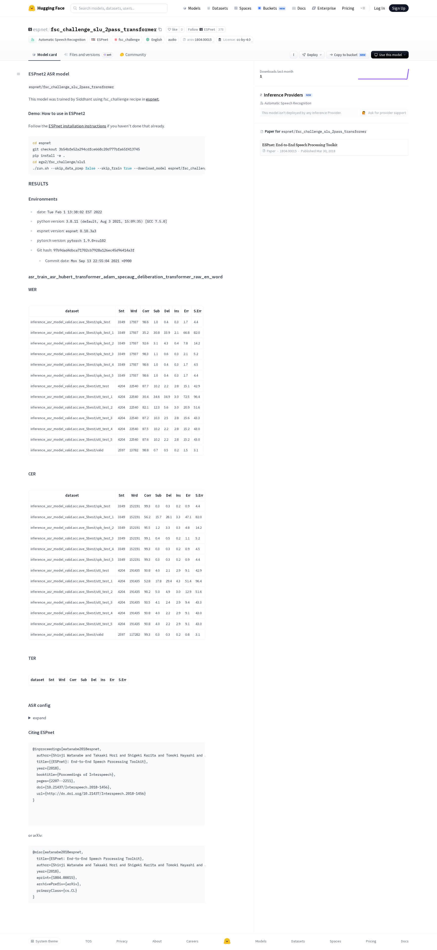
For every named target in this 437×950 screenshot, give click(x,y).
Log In (379, 8)
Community (135, 54)
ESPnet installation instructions (77, 126)
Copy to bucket (349, 54)
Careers (192, 941)
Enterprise (326, 8)
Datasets (220, 8)
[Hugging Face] (227, 941)
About (157, 941)
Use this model (390, 54)
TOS (88, 941)
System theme (47, 941)
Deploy (312, 54)
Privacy (122, 941)
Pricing (348, 8)
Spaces (245, 8)
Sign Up (398, 8)
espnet (40, 29)
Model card (47, 54)
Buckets (274, 8)
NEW (308, 95)
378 (221, 29)
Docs (301, 8)
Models (194, 8)
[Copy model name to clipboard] (160, 29)
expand (39, 718)
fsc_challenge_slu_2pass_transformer (104, 29)
